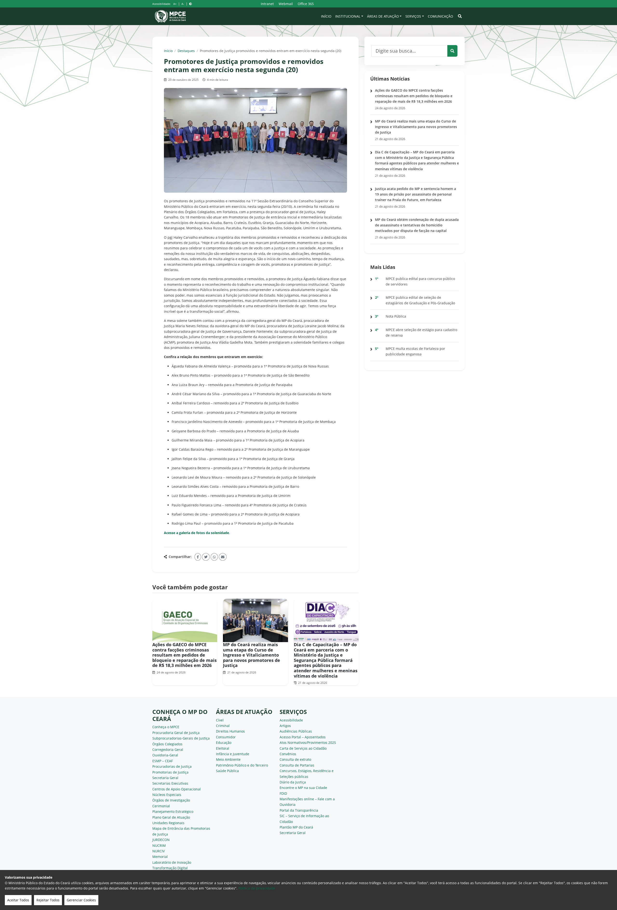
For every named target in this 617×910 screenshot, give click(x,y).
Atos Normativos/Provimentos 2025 (308, 742)
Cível (220, 720)
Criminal (223, 725)
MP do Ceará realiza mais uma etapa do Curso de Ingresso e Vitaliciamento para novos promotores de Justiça (251, 655)
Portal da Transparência (299, 810)
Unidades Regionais (168, 823)
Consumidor (226, 737)
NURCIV (158, 851)
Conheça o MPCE (165, 727)
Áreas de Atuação (383, 16)
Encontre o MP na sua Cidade (303, 787)
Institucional (347, 16)
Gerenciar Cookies (81, 900)
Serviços (413, 16)
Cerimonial (161, 806)
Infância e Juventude (232, 754)
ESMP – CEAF (162, 761)
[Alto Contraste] (190, 4)
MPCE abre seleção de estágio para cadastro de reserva (421, 332)
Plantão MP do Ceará (296, 827)
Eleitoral (222, 748)
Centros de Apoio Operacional (176, 789)
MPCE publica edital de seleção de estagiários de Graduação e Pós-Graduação (420, 300)
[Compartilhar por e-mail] (223, 557)
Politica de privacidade (256, 888)
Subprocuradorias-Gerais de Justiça (181, 738)
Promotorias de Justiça (170, 772)
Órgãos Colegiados (167, 744)
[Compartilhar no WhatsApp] (214, 557)
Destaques (186, 50)
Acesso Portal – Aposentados (303, 737)
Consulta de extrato (295, 759)
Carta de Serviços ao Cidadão (303, 748)
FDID (283, 793)
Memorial (160, 856)
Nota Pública (396, 316)
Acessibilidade (291, 720)
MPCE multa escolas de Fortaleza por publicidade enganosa (415, 351)
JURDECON (161, 839)
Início (326, 16)
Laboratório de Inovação (171, 862)
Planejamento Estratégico (172, 811)
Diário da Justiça (293, 782)
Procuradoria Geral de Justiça (176, 732)
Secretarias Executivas (170, 783)
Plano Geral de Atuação (171, 817)
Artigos (285, 725)
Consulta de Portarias (297, 765)
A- (182, 4)
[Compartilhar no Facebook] (197, 557)
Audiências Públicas (296, 731)
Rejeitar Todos (48, 900)
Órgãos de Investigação (171, 800)
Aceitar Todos (18, 900)
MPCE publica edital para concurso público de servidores (420, 281)
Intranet (267, 3)
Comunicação (440, 16)
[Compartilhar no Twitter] (206, 557)
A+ (174, 4)
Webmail (286, 3)
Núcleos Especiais (166, 794)
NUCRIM (159, 845)
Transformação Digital (170, 868)
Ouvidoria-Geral (165, 755)
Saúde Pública (227, 770)
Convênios (288, 754)
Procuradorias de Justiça (172, 766)
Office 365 (306, 3)
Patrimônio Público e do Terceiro (242, 765)
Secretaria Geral (165, 777)
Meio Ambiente (228, 759)
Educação (223, 742)
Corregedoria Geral (167, 749)
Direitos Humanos (230, 731)
